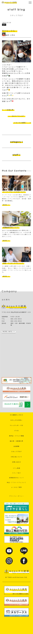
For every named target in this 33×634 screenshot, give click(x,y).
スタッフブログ (16, 451)
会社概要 (17, 446)
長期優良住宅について (16, 478)
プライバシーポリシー (16, 496)
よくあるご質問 (16, 487)
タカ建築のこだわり (16, 415)
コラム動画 (16, 468)
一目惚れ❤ (9, 110)
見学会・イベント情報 (16, 436)
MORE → (6, 205)
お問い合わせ (16, 462)
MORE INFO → (9, 331)
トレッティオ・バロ (16, 425)
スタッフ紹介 (16, 473)
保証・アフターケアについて (16, 482)
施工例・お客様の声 (16, 441)
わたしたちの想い (16, 420)
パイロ (16, 430)
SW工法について (16, 457)
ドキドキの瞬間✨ (21, 122)
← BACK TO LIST (16, 116)
